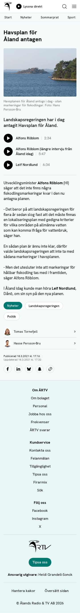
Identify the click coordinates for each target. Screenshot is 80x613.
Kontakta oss (40, 450)
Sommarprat (50, 17)
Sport (71, 17)
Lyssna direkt (32, 6)
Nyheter (26, 17)
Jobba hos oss (40, 414)
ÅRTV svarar (40, 430)
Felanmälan (40, 458)
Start (8, 17)
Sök (40, 490)
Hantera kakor (23, 590)
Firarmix (40, 482)
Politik (11, 316)
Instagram (40, 518)
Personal (40, 406)
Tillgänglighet (40, 466)
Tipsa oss (40, 474)
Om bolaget (40, 398)
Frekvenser (40, 422)
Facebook (40, 510)
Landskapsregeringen (44, 306)
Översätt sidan (57, 590)
